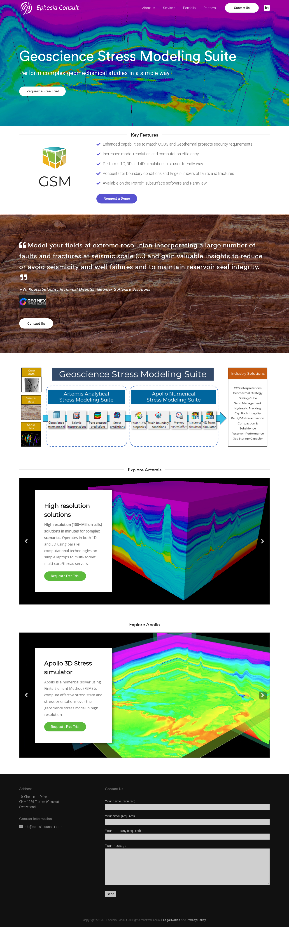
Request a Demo (117, 198)
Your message (115, 845)
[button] (26, 541)
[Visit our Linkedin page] (267, 8)
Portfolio (189, 8)
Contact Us (242, 8)
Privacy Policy (196, 920)
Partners (210, 8)
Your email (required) (120, 816)
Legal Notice (171, 920)
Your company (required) (123, 831)
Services (169, 8)
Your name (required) (120, 801)
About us (148, 8)
